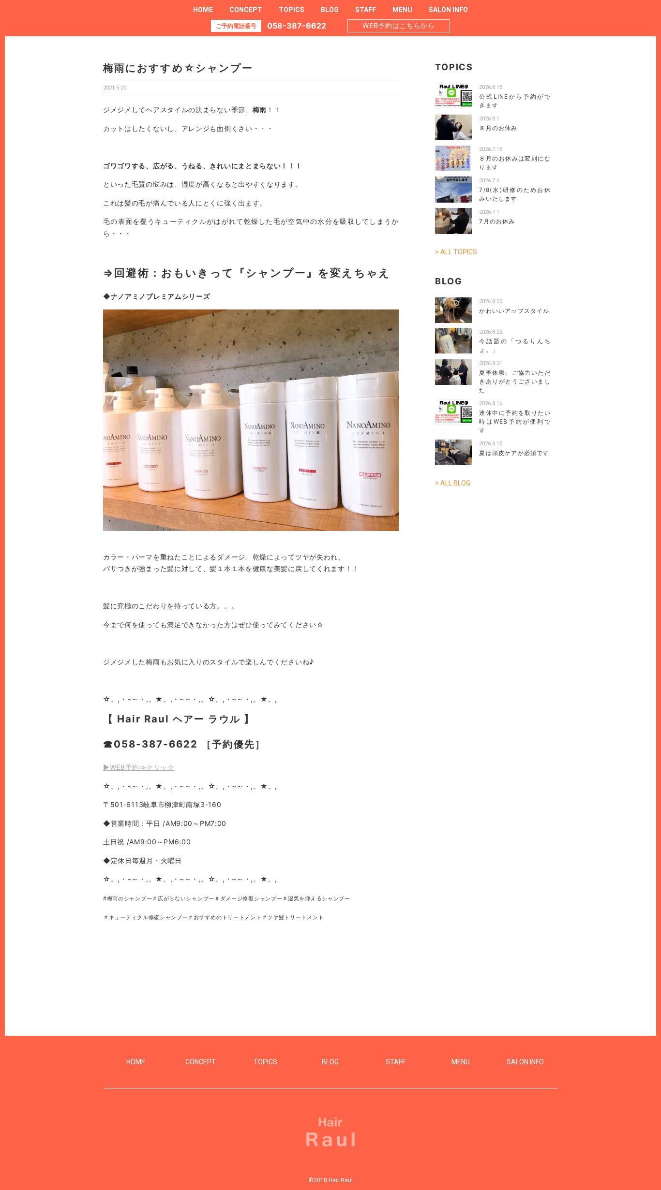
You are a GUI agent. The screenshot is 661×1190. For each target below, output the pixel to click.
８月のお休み (498, 128)
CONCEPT (245, 10)
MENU (402, 10)
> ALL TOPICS (456, 252)
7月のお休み (497, 221)
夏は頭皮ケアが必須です (514, 452)
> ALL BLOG (452, 483)
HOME (203, 10)
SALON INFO (448, 10)
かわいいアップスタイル (514, 310)
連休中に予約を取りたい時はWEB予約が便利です (515, 421)
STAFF (365, 10)
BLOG (330, 10)
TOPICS (291, 10)
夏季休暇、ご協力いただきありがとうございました (515, 381)
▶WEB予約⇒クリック (139, 767)
